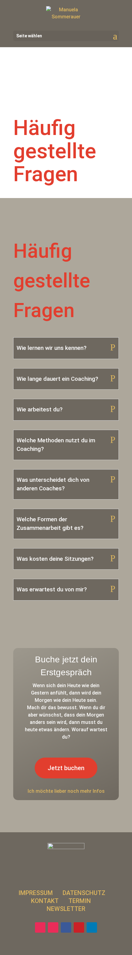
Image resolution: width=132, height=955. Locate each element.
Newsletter (66, 908)
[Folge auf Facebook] (66, 927)
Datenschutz (84, 893)
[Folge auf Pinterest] (79, 927)
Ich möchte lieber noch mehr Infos (66, 791)
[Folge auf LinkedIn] (92, 927)
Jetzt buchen (66, 768)
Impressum (35, 893)
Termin (80, 900)
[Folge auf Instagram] (40, 927)
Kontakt (45, 900)
